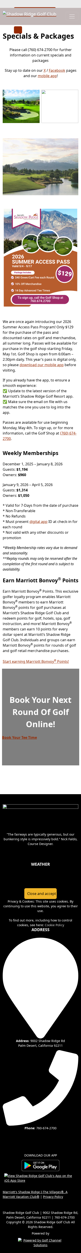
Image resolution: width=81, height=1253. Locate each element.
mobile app (47, 75)
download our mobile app (42, 364)
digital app (38, 521)
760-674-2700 (46, 1128)
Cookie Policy (54, 925)
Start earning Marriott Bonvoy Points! (36, 661)
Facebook (57, 70)
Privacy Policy (53, 1197)
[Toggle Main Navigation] (72, 16)
